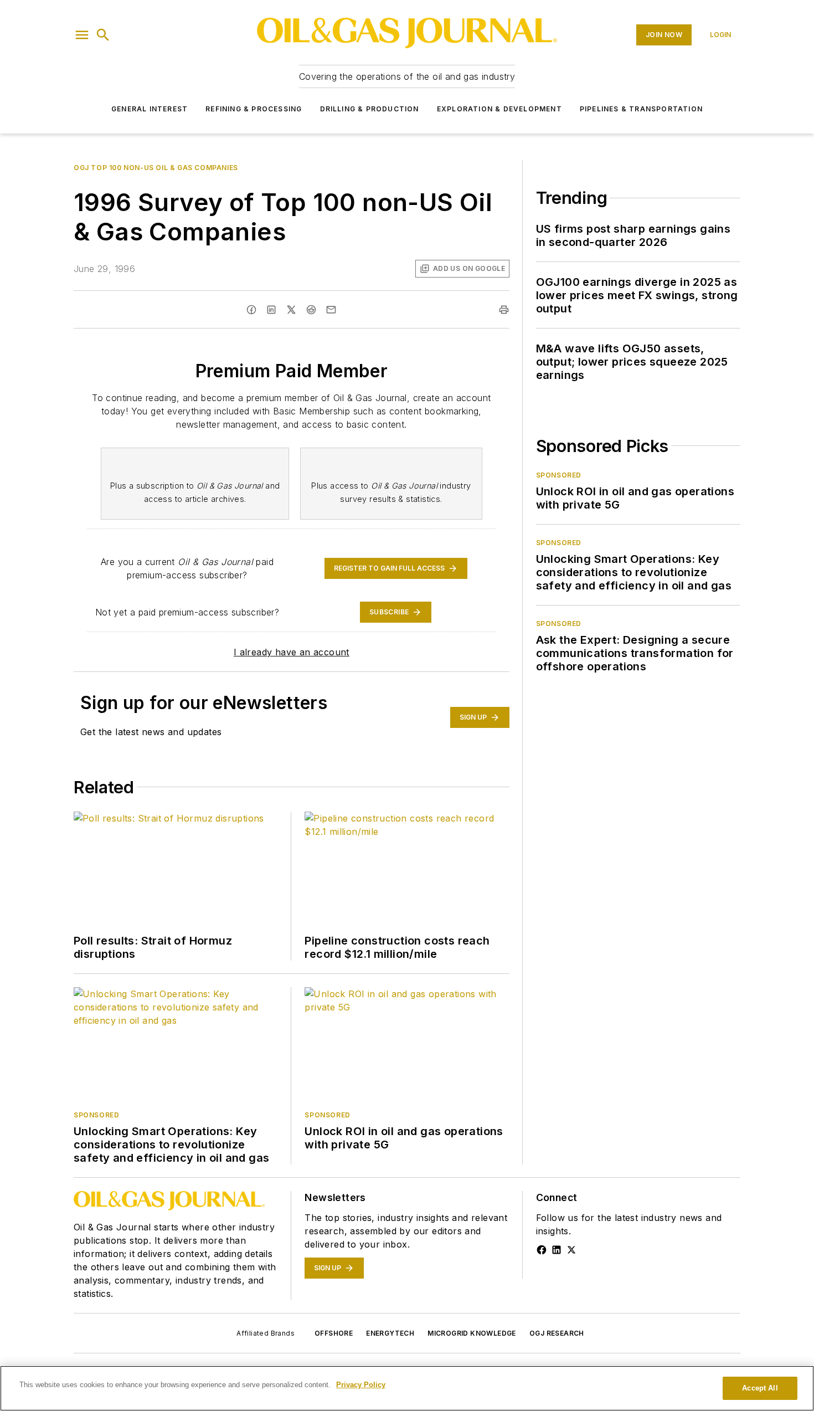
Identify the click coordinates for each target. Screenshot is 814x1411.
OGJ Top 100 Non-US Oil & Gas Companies (156, 167)
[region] (407, 1388)
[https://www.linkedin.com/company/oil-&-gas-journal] (556, 1249)
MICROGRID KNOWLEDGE (471, 1333)
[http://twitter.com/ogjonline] (571, 1249)
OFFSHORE (334, 1333)
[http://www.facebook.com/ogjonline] (541, 1249)
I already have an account (291, 652)
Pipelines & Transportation (641, 109)
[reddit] (311, 309)
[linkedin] (271, 309)
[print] (503, 309)
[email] (331, 309)
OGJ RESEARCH (556, 1333)
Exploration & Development (499, 109)
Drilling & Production (369, 109)
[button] (82, 35)
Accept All (759, 1388)
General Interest (149, 109)
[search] (103, 35)
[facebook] (251, 309)
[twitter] (291, 309)
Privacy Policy (360, 1385)
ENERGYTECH (390, 1333)
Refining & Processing (253, 109)
